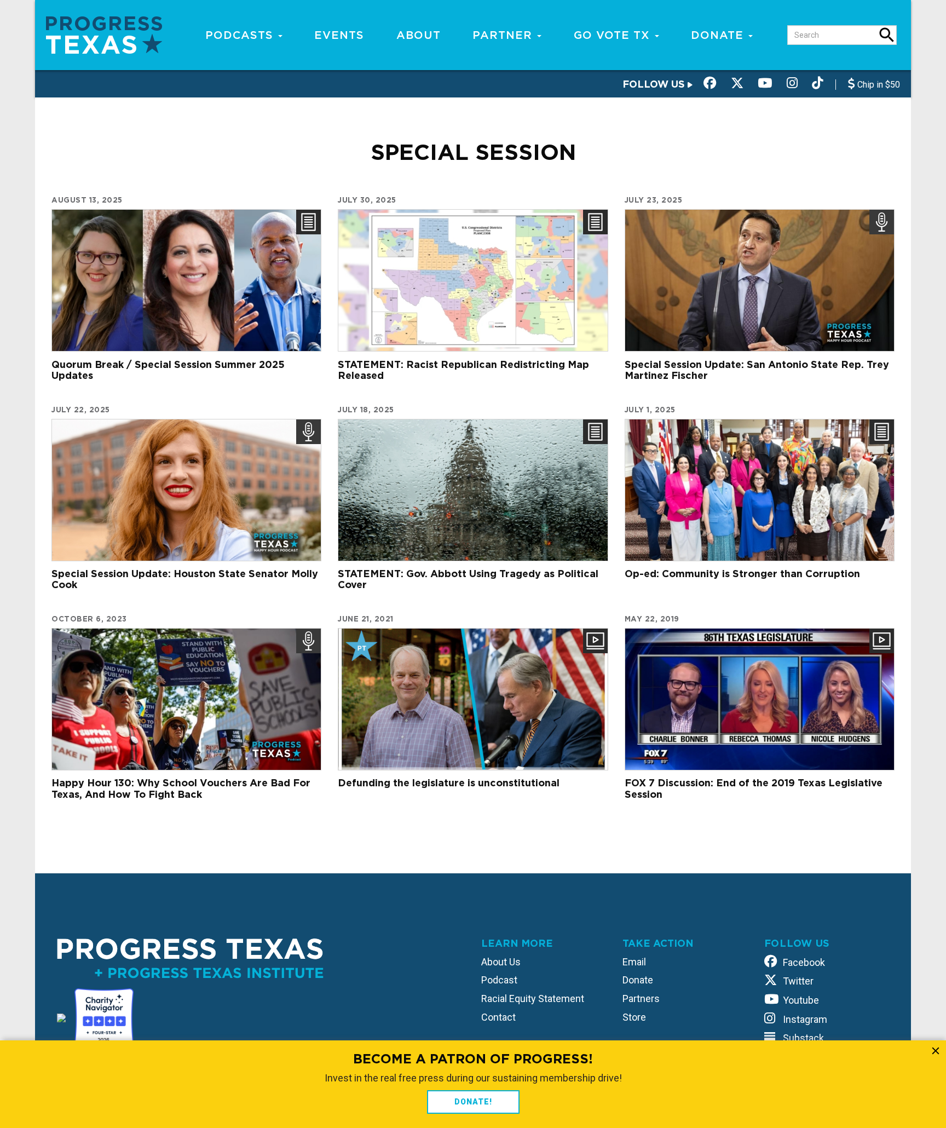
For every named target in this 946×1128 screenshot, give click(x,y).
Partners (641, 998)
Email (634, 962)
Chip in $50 (877, 84)
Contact (498, 1017)
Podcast (499, 980)
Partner (504, 35)
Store (634, 1017)
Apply (887, 35)
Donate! (473, 1101)
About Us (501, 962)
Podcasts (241, 35)
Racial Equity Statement (532, 998)
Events (339, 35)
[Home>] (104, 34)
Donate (719, 35)
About (418, 35)
